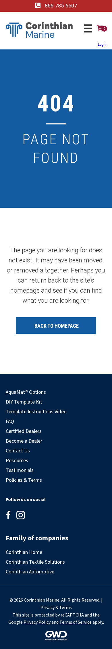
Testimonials (20, 470)
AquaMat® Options (26, 392)
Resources (17, 460)
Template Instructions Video (36, 411)
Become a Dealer (24, 441)
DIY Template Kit (24, 402)
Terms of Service (75, 622)
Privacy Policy (37, 622)
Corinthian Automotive (30, 571)
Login (102, 44)
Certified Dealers (24, 431)
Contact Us (18, 450)
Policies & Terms (24, 480)
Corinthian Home (24, 552)
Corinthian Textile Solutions (35, 562)
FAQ (10, 421)
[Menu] (88, 28)
